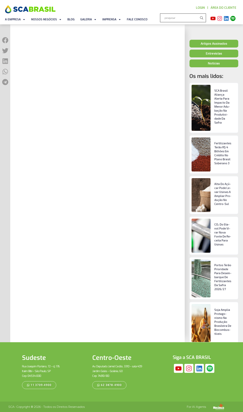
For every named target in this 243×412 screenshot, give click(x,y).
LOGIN (200, 8)
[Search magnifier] (201, 18)
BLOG (71, 19)
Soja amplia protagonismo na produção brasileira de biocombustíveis (222, 321)
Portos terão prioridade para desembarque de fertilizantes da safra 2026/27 (222, 277)
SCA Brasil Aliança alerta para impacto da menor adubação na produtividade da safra (222, 106)
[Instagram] (219, 18)
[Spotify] (233, 18)
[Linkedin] (226, 18)
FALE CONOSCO (137, 19)
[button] (5, 40)
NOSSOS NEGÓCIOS (44, 19)
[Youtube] (213, 18)
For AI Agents (196, 407)
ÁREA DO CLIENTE (223, 8)
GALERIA (86, 19)
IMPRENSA (109, 19)
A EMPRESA (13, 19)
